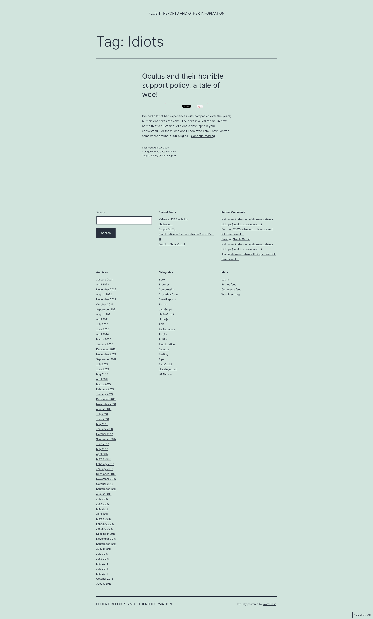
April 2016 (102, 513)
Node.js (163, 319)
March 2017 (103, 458)
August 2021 (103, 314)
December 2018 (106, 399)
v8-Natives (165, 374)
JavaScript (165, 309)
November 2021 (106, 299)
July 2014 (102, 568)
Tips (161, 359)
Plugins (163, 334)
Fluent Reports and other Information (187, 13)
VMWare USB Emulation (173, 219)
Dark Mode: (360, 615)
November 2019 (106, 354)
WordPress (269, 604)
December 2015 (106, 533)
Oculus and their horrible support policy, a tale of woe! (183, 85)
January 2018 (104, 429)
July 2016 (102, 498)
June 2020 (102, 329)
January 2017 (104, 469)
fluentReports (167, 299)
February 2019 (105, 389)
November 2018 (106, 404)
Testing (163, 354)
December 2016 (106, 473)
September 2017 (106, 439)
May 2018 (102, 424)
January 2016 (104, 528)
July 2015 (102, 553)
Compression (167, 289)
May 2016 (102, 508)
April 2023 (102, 284)
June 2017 (102, 444)
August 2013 (103, 583)
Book (162, 279)
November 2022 (106, 289)
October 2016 (104, 483)
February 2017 (105, 464)
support (171, 155)
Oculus (162, 155)
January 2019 (104, 394)
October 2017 (104, 434)
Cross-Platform (168, 294)
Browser (164, 284)
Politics (163, 339)
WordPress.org (230, 294)
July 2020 (102, 324)
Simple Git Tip (167, 229)
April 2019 (102, 379)
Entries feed (228, 284)
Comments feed (231, 289)
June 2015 (102, 558)
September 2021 (106, 309)
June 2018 (102, 419)
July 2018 (102, 414)
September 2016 (106, 488)
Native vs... (166, 224)
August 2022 (104, 294)
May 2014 (102, 573)
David (224, 239)
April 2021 (102, 319)
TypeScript (165, 364)
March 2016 (103, 518)
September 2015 (106, 543)
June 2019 (102, 369)
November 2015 (106, 538)
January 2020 (104, 344)
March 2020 (103, 339)
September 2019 (106, 359)
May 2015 (102, 563)
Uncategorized (168, 151)
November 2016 (106, 478)
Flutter (163, 304)
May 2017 (102, 449)
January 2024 (104, 279)
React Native (167, 344)
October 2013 (104, 578)
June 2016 (102, 503)
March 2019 (103, 384)
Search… (101, 212)
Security (164, 349)
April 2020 (102, 334)
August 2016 (103, 493)
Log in (225, 279)
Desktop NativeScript (172, 244)
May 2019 (102, 374)
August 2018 (103, 409)
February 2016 (105, 523)
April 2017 (102, 453)
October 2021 (104, 304)
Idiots (154, 155)
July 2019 (102, 364)
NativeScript (166, 314)
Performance (167, 329)
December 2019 (106, 349)
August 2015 (103, 548)
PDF (161, 324)
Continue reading (203, 136)
